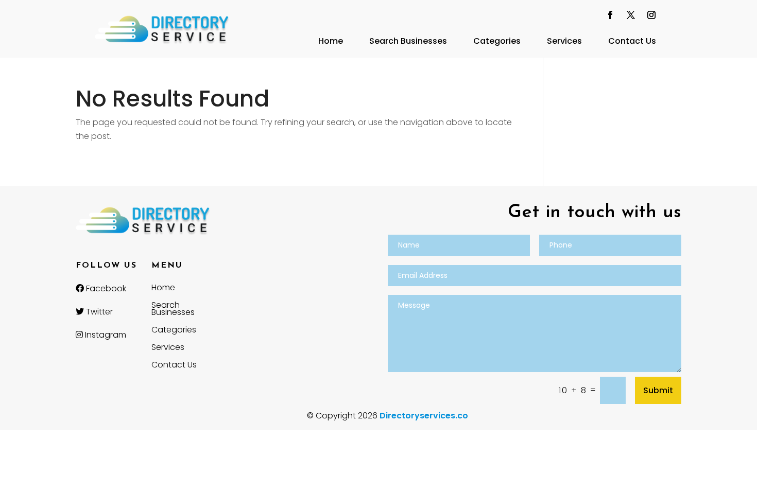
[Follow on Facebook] (610, 15)
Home (330, 41)
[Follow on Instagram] (651, 15)
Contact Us (632, 41)
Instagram (104, 335)
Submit (658, 390)
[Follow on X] (631, 15)
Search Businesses (408, 41)
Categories (497, 41)
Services (564, 41)
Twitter (98, 312)
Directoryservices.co (424, 415)
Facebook (105, 288)
